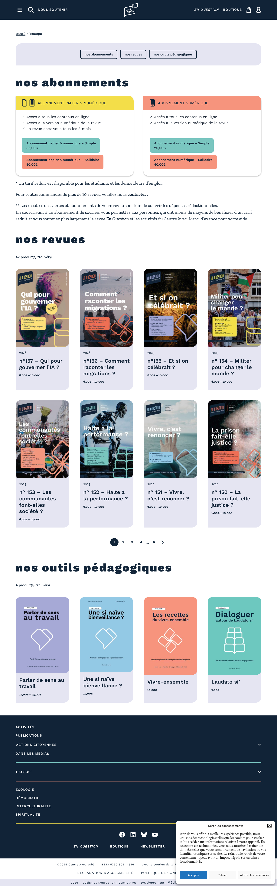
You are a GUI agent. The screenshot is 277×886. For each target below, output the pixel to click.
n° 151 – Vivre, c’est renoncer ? (168, 495)
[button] (269, 826)
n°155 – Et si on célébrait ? (167, 364)
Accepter (193, 875)
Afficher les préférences (254, 875)
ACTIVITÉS (25, 727)
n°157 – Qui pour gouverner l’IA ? (40, 364)
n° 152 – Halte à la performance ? (105, 495)
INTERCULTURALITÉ (33, 806)
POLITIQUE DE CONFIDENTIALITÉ (170, 873)
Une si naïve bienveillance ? (102, 682)
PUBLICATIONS (29, 735)
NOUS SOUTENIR (53, 10)
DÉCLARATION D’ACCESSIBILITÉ (105, 873)
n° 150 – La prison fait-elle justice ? (230, 498)
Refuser (222, 875)
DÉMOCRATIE (27, 798)
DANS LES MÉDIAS (32, 753)
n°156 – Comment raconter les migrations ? (106, 367)
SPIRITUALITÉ (28, 814)
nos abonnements (99, 54)
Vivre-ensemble (167, 682)
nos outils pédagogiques (173, 54)
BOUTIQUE (232, 10)
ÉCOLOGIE (25, 789)
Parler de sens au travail (41, 683)
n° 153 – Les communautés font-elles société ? (37, 501)
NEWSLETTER (152, 846)
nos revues (133, 54)
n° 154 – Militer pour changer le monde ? (231, 367)
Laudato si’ (225, 682)
